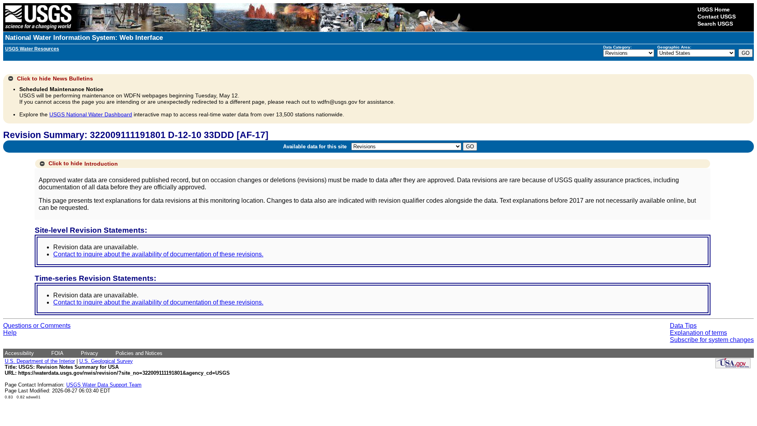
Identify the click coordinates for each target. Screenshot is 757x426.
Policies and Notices (139, 353)
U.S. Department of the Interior (40, 361)
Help (10, 332)
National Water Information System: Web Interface (84, 37)
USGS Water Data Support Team (104, 385)
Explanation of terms (698, 332)
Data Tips (683, 325)
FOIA (57, 353)
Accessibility (19, 353)
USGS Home (713, 9)
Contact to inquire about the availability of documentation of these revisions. (158, 254)
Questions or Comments (37, 325)
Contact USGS (716, 16)
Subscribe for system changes (712, 339)
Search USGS (715, 24)
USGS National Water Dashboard (90, 114)
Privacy (89, 353)
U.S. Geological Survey (106, 361)
